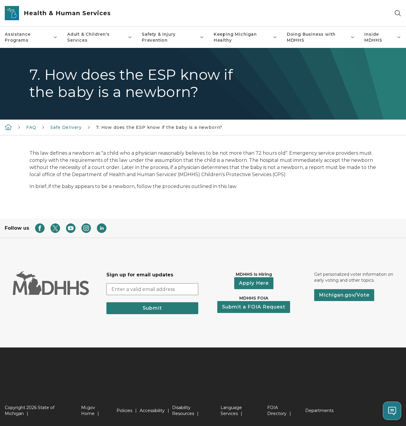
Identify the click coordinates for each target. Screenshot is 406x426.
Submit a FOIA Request (253, 307)
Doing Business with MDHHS (311, 37)
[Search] (397, 13)
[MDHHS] (8, 127)
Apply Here (254, 283)
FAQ (31, 127)
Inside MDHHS (373, 37)
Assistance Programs (18, 37)
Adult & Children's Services (88, 37)
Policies (124, 410)
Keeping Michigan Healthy (235, 37)
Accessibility (152, 410)
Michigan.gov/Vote (344, 295)
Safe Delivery (66, 127)
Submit (152, 308)
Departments (319, 410)
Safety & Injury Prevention (159, 37)
